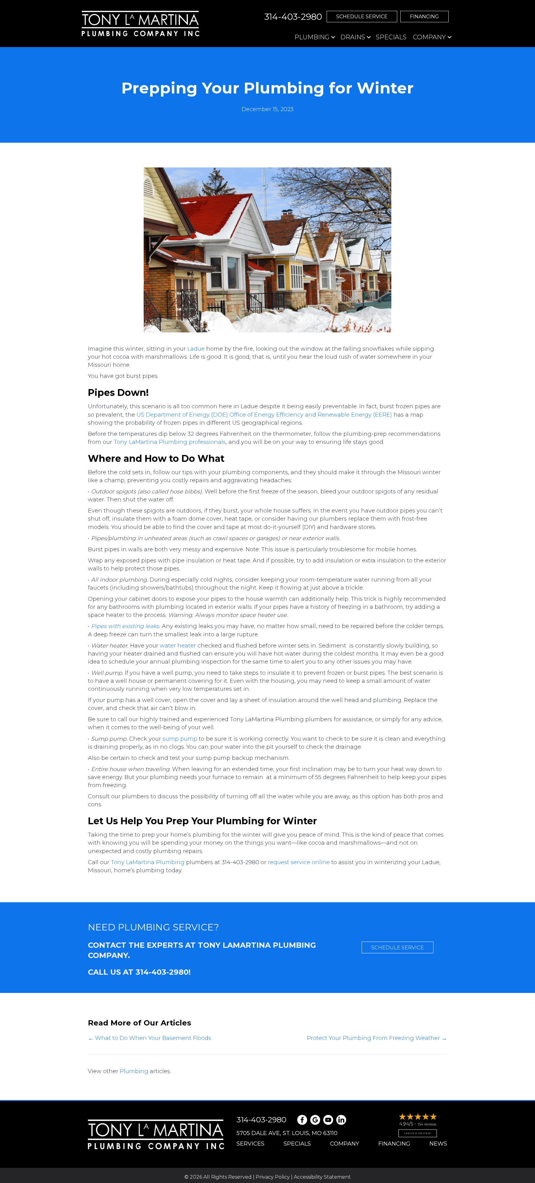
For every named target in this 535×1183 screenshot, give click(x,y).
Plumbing (311, 37)
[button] (362, 16)
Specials (391, 37)
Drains (352, 37)
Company (429, 37)
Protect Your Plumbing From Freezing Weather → (377, 1038)
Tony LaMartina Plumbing (148, 862)
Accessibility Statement (322, 1177)
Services (250, 1143)
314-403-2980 (162, 972)
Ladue (196, 348)
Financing (394, 1143)
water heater (178, 645)
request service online (299, 862)
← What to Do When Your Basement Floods (149, 1038)
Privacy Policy (273, 1177)
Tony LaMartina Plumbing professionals (170, 442)
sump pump (180, 738)
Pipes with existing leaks (125, 626)
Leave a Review (417, 1133)
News (438, 1143)
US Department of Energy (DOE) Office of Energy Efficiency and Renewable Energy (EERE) (264, 414)
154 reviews (427, 1124)
